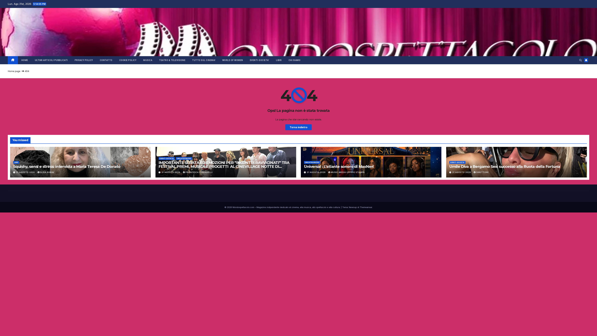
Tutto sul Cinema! (203, 60)
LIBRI (279, 60)
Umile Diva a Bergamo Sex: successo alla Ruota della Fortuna (504, 166)
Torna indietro (298, 127)
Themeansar (366, 207)
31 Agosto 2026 (25, 172)
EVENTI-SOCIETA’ (259, 60)
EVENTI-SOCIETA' (167, 158)
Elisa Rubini (47, 172)
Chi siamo (295, 60)
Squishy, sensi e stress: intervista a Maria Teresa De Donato (66, 166)
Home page (14, 71)
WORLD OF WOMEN (232, 60)
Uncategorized (184, 158)
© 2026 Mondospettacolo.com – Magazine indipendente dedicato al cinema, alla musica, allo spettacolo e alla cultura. (282, 207)
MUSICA (147, 60)
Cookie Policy (128, 60)
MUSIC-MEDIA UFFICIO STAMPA (348, 172)
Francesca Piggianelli (199, 172)
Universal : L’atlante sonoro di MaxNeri (339, 166)
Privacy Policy (84, 60)
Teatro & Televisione (172, 60)
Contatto (106, 60)
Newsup (353, 207)
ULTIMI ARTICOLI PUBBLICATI (51, 60)
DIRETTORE (482, 172)
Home (24, 60)
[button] (580, 60)
